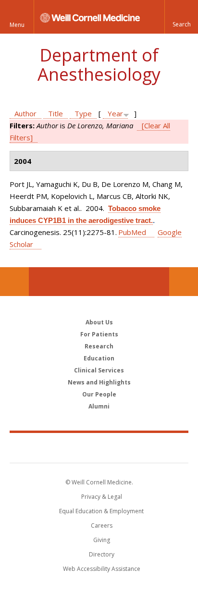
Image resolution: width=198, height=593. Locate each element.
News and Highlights (99, 382)
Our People (99, 394)
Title (55, 113)
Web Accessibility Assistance (101, 569)
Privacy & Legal (101, 497)
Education (99, 358)
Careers (101, 525)
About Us (99, 322)
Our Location (14, 281)
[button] (181, 17)
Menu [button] (17, 25)
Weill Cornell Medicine (99, 447)
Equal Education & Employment (101, 511)
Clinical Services (99, 370)
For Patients (99, 334)
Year (115, 113)
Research (99, 346)
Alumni (99, 406)
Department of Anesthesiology (99, 64)
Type (83, 113)
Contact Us (183, 281)
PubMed (132, 232)
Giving (101, 540)
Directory (101, 554)
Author (25, 113)
